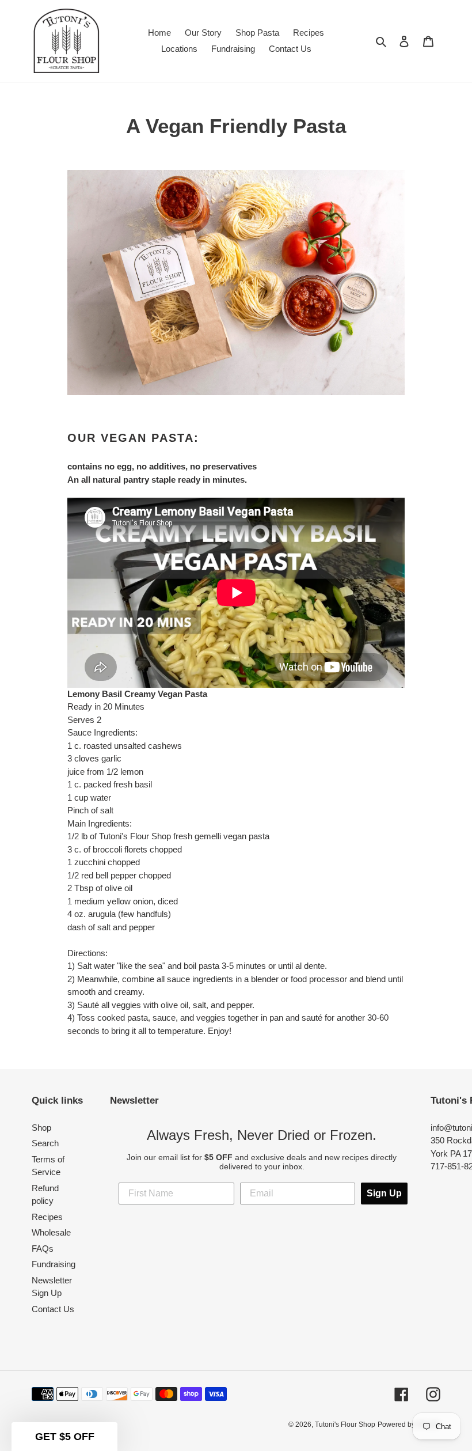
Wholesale (51, 1232)
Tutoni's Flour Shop (345, 1424)
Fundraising (53, 1264)
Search (45, 1143)
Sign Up (384, 1193)
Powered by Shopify (409, 1424)
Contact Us (53, 1309)
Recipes (47, 1217)
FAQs (43, 1248)
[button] (64, 1436)
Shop (41, 1127)
